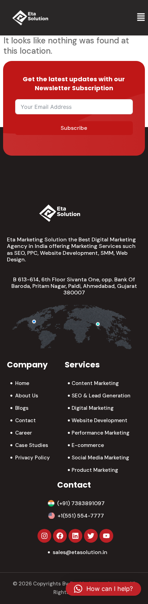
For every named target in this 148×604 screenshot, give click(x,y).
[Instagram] (44, 536)
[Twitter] (91, 536)
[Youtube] (106, 536)
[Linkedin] (75, 536)
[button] (141, 17)
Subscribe (74, 128)
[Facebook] (60, 536)
